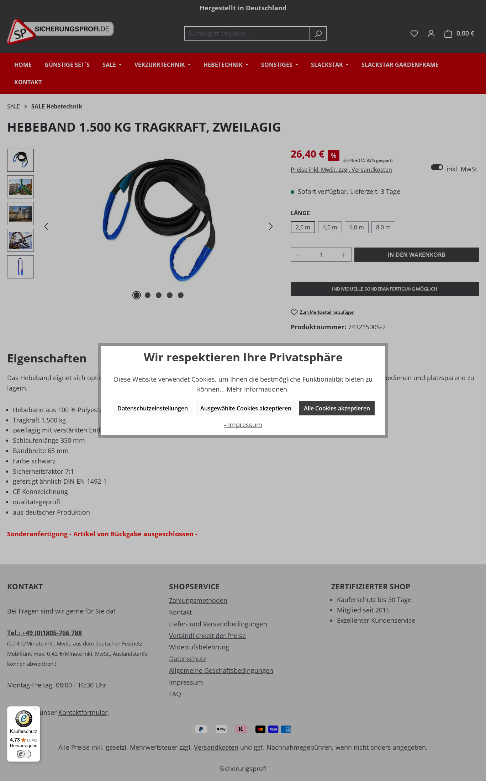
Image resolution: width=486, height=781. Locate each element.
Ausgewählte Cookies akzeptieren (245, 408)
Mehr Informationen (257, 389)
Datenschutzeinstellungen (152, 408)
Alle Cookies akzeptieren (337, 408)
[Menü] (36, 710)
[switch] (24, 754)
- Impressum (243, 424)
